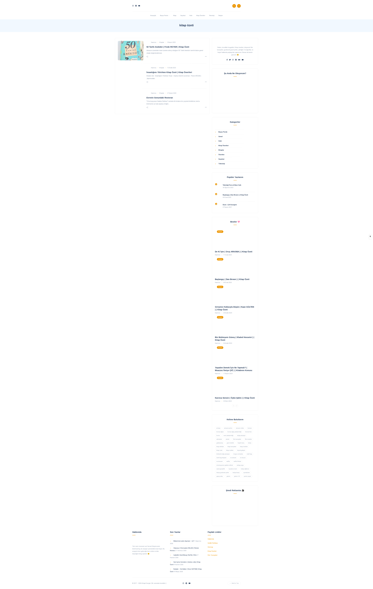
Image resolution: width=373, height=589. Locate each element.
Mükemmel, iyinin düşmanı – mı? (183, 541)
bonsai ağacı (220, 432)
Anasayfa (153, 15)
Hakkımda (211, 539)
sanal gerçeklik (220, 469)
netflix (228, 461)
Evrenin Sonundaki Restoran (159, 98)
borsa (218, 435)
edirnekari (219, 439)
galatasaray (219, 443)
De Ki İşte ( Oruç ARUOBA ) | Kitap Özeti (233, 252)
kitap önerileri (244, 446)
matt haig (249, 454)
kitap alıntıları (220, 446)
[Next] (236, 405)
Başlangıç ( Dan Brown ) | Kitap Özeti (235, 195)
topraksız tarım (233, 469)
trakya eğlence (245, 469)
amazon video (240, 428)
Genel (220, 136)
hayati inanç (241, 443)
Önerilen (221, 154)
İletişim (220, 15)
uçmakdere (246, 472)
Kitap (174, 15)
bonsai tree (248, 432)
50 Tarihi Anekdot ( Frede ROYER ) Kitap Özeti (167, 47)
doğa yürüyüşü (241, 435)
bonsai (250, 428)
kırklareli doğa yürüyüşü (223, 454)
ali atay (218, 428)
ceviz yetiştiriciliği (228, 435)
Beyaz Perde (164, 15)
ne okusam (219, 461)
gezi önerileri (230, 443)
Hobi (190, 15)
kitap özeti (219, 450)
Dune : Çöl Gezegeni (230, 205)
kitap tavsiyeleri (232, 446)
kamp (249, 443)
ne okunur (243, 457)
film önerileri (248, 439)
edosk (227, 439)
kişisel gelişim (241, 450)
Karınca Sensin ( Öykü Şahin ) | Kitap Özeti (235, 398)
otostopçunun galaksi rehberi (224, 465)
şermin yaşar (247, 476)
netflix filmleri (237, 461)
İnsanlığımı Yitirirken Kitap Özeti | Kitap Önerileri (169, 72)
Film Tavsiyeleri (212, 555)
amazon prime (228, 428)
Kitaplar (161, 42)
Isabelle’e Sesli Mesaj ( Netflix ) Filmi (185, 555)
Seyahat (182, 15)
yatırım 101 (237, 476)
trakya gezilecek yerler (222, 472)
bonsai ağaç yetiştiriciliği (234, 432)
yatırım (228, 476)
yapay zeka (219, 476)
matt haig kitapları (221, 457)
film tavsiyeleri (237, 439)
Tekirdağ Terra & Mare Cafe (232, 185)
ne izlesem (233, 457)
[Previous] (233, 405)
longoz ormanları (238, 454)
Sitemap (210, 547)
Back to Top (235, 583)
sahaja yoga (240, 465)
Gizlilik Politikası (213, 543)
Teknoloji (211, 15)
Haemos (153, 42)
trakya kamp (236, 472)
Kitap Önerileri (200, 15)
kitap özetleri (229, 450)
